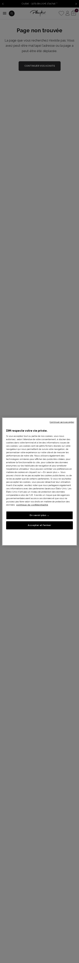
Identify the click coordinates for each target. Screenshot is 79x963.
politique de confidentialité (32, 504)
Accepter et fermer (39, 525)
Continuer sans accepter (62, 422)
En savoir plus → (39, 515)
